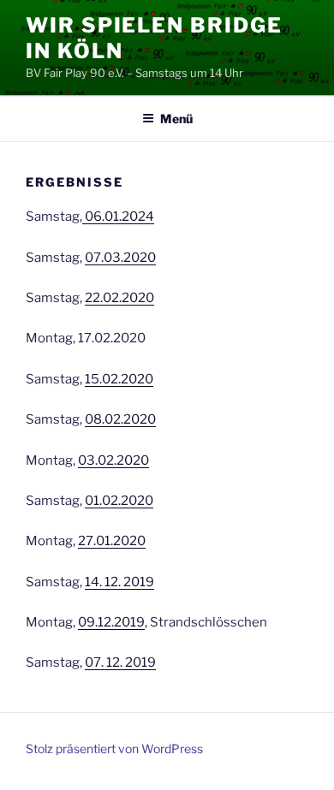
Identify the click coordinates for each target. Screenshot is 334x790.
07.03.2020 (120, 257)
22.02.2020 (119, 298)
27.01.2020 (112, 541)
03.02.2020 (113, 460)
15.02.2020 (119, 379)
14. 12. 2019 (119, 582)
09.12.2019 (111, 622)
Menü (176, 118)
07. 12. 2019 (120, 662)
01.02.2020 (119, 500)
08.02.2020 (120, 419)
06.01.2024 (118, 216)
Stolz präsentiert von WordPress (114, 748)
